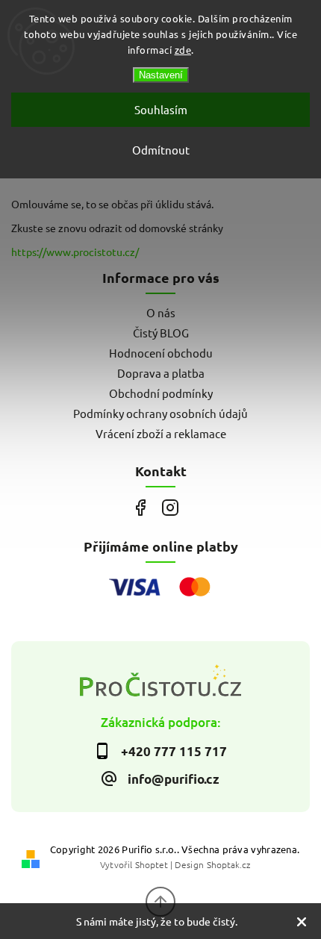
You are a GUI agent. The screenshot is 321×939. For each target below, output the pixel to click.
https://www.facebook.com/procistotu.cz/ (140, 508)
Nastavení (161, 75)
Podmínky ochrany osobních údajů (160, 413)
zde (183, 49)
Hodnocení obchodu (161, 353)
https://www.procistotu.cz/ (75, 251)
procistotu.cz (169, 508)
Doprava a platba (161, 373)
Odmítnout (161, 150)
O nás (160, 312)
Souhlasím (160, 109)
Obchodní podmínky (161, 393)
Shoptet (151, 864)
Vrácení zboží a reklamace (161, 433)
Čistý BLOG (161, 332)
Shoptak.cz (228, 864)
